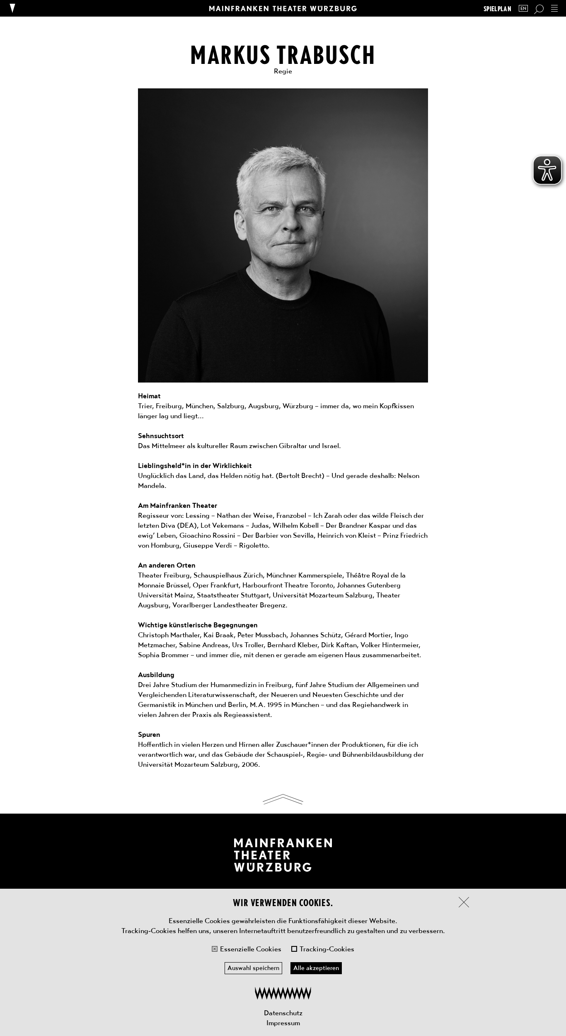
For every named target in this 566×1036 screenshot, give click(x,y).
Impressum (283, 1022)
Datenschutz (283, 1012)
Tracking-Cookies (327, 948)
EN (523, 8)
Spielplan (497, 8)
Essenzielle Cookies (250, 948)
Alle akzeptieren (316, 968)
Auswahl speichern (253, 968)
